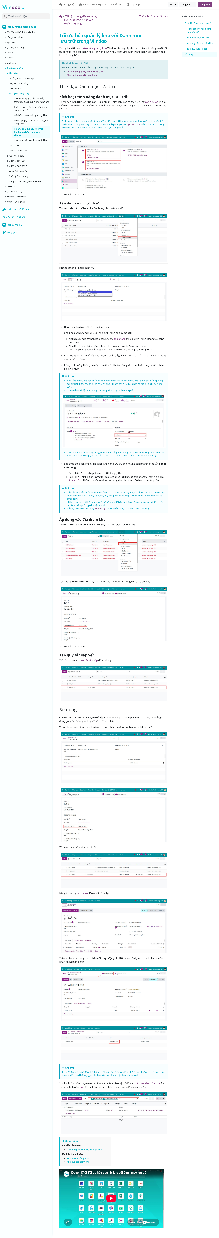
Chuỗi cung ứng (15, 68)
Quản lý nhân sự (14, 191)
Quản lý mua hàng (18, 165)
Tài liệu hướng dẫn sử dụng (21, 26)
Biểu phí (117, 4)
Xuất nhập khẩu (16, 155)
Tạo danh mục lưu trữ (198, 37)
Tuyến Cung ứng (20, 93)
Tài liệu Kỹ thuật (16, 217)
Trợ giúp (135, 4)
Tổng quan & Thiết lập (22, 78)
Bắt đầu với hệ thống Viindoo (21, 32)
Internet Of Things (16, 201)
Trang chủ (68, 4)
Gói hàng (100, 508)
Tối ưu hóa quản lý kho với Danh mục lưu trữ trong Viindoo (28, 132)
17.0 (172, 4)
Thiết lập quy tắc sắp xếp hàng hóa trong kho (31, 122)
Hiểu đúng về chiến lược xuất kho (30, 140)
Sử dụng (188, 54)
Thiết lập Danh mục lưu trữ (197, 23)
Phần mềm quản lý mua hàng (82, 75)
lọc (82, 1087)
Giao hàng (16, 88)
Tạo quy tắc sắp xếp (197, 48)
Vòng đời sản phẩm (18, 171)
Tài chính (11, 186)
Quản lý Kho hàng (20, 83)
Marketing (12, 62)
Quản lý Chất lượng (18, 176)
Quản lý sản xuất (17, 160)
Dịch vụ (10, 52)
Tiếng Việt (186, 4)
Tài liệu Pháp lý (14, 224)
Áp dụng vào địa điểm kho (200, 43)
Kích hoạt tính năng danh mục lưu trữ (199, 30)
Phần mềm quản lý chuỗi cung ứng (85, 71)
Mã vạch (15, 145)
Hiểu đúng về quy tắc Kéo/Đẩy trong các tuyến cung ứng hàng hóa (31, 100)
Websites (11, 57)
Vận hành (11, 42)
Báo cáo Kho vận (19, 150)
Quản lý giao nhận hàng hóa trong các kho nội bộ (31, 109)
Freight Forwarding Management (25, 181)
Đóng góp (12, 232)
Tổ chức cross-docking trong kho (30, 115)
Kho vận (13, 73)
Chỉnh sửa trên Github (155, 16)
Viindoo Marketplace (94, 4)
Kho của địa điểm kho (78, 1161)
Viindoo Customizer (16, 196)
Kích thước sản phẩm (78, 1158)
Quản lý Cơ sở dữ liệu (18, 209)
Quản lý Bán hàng (15, 47)
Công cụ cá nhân (15, 37)
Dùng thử (205, 4)
